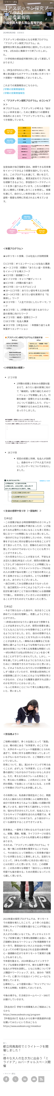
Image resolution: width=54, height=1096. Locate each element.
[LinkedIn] (25, 1079)
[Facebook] (6, 1079)
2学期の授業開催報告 (14, 89)
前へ (5, 1043)
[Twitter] (15, 1079)
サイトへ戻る (11, 2)
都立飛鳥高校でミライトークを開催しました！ (25, 1048)
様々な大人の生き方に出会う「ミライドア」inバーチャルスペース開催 (26, 1062)
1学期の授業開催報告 (14, 93)
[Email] (34, 1079)
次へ (5, 1054)
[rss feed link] (41, 1079)
